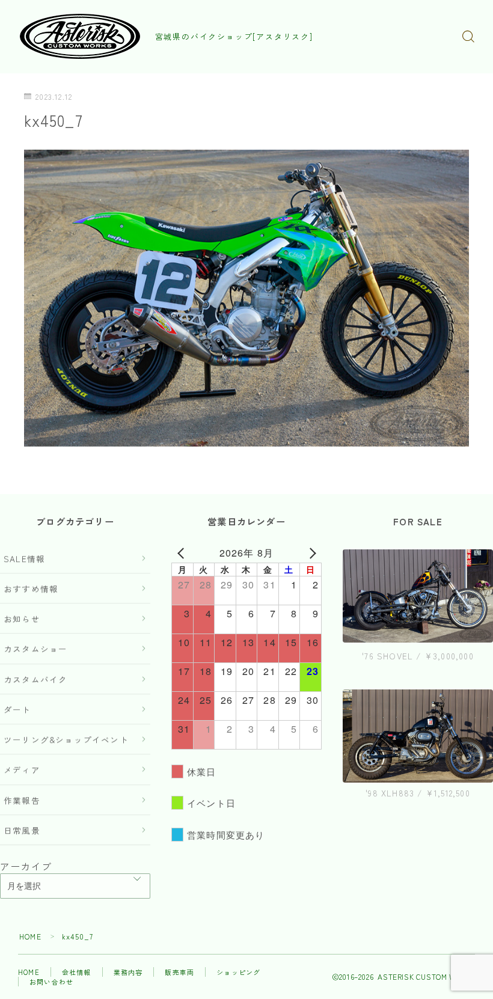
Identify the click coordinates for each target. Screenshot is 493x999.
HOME (30, 936)
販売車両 (179, 972)
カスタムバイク (35, 679)
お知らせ (22, 619)
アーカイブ (26, 866)
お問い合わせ (51, 981)
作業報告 (22, 800)
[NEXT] (310, 553)
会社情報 (76, 972)
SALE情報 (24, 558)
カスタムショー (35, 649)
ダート (17, 709)
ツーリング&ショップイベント (66, 739)
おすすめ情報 (31, 588)
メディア (22, 769)
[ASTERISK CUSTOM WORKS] (80, 36)
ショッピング (238, 972)
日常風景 (22, 830)
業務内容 (128, 972)
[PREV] (182, 553)
